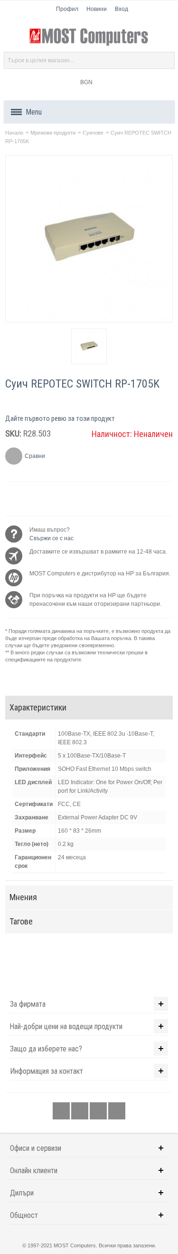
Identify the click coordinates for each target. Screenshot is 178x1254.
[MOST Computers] (89, 37)
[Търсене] (166, 60)
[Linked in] (99, 1111)
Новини (96, 9)
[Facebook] (62, 1111)
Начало (14, 133)
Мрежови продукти (52, 133)
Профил (67, 9)
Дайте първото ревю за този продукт (60, 418)
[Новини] (116, 1111)
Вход (121, 9)
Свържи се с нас (51, 538)
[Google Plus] (80, 1111)
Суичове (93, 133)
